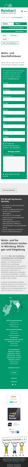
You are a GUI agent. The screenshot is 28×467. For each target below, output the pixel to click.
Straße (5, 103)
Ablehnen (10, 465)
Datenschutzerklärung (14, 462)
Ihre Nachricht (8, 155)
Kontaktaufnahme (18, 290)
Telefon (6, 137)
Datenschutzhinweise (11, 146)
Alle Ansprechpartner (9, 190)
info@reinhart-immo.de (14, 367)
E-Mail (5, 130)
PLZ (4, 117)
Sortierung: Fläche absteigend (16, 27)
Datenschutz (14, 381)
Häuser (4, 35)
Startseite (3, 17)
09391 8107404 (14, 361)
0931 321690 (14, 343)
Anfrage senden (14, 151)
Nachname (7, 96)
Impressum (14, 378)
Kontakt (14, 372)
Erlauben (17, 465)
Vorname (6, 90)
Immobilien (8, 17)
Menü (24, 11)
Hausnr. (6, 110)
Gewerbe (5, 39)
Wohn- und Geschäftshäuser (17, 17)
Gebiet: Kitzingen (19, 31)
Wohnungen (14, 35)
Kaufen (5, 24)
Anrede (5, 83)
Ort (4, 123)
